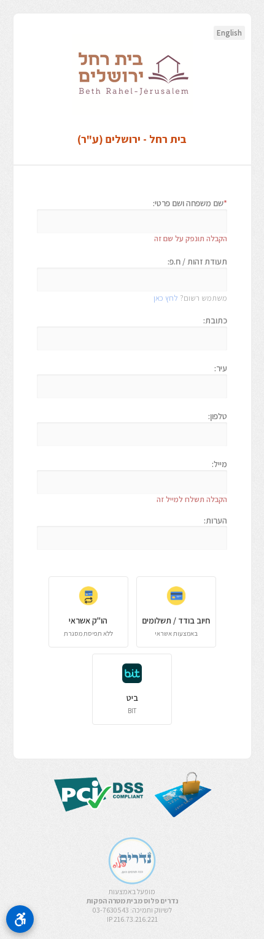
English (229, 33)
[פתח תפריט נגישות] (20, 919)
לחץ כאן (165, 298)
